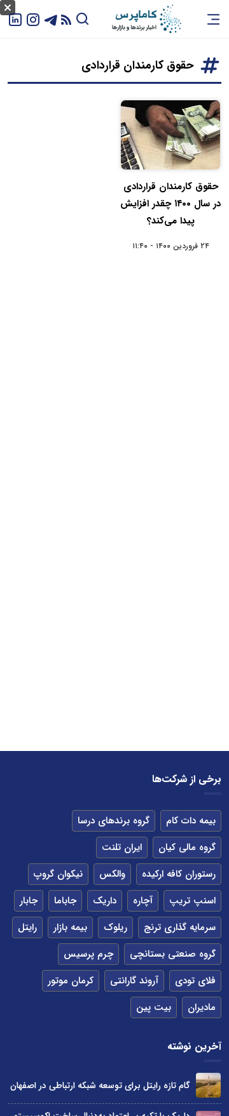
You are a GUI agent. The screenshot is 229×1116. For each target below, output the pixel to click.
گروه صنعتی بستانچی (173, 954)
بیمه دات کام (191, 820)
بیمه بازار (70, 927)
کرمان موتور (71, 980)
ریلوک (115, 927)
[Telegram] (51, 19)
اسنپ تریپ (192, 900)
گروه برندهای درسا (113, 820)
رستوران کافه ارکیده (179, 874)
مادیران (202, 1007)
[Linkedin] (15, 19)
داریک (104, 900)
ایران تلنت (122, 847)
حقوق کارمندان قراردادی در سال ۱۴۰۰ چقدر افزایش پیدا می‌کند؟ (170, 204)
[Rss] (66, 19)
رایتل (27, 927)
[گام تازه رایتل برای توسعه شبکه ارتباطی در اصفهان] (208, 1085)
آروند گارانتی (134, 980)
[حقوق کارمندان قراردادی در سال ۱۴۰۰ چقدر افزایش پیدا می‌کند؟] (170, 135)
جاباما (65, 900)
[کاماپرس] (146, 19)
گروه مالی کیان (187, 847)
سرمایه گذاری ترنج (180, 927)
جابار (29, 900)
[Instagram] (33, 19)
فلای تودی (195, 980)
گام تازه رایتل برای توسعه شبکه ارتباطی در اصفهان (100, 1086)
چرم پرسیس (88, 954)
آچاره (143, 900)
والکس (112, 874)
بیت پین (153, 1007)
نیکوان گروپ (58, 874)
